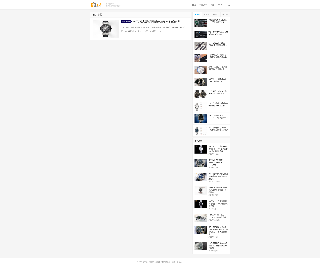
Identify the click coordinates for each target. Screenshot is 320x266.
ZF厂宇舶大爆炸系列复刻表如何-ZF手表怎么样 (156, 21)
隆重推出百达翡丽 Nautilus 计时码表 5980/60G (215, 162)
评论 (216, 14)
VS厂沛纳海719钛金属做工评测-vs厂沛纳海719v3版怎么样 (218, 176)
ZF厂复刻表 (126, 22)
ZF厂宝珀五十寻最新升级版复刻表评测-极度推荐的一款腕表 (217, 45)
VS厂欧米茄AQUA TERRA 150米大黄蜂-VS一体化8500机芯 (218, 117)
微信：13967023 (217, 5)
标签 (226, 14)
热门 (198, 14)
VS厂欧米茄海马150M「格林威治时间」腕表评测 (218, 130)
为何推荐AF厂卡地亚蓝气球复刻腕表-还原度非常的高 (217, 57)
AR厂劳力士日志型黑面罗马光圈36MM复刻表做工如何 (218, 203)
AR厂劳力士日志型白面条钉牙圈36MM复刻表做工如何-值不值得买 (218, 148)
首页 (194, 5)
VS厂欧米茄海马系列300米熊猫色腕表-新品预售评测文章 (218, 105)
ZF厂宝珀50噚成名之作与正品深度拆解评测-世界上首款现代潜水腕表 (217, 93)
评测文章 (203, 5)
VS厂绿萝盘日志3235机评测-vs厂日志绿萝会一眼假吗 (217, 245)
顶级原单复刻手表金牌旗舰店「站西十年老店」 (166, 262)
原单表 (145, 262)
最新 (207, 14)
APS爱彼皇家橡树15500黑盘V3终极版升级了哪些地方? (217, 189)
